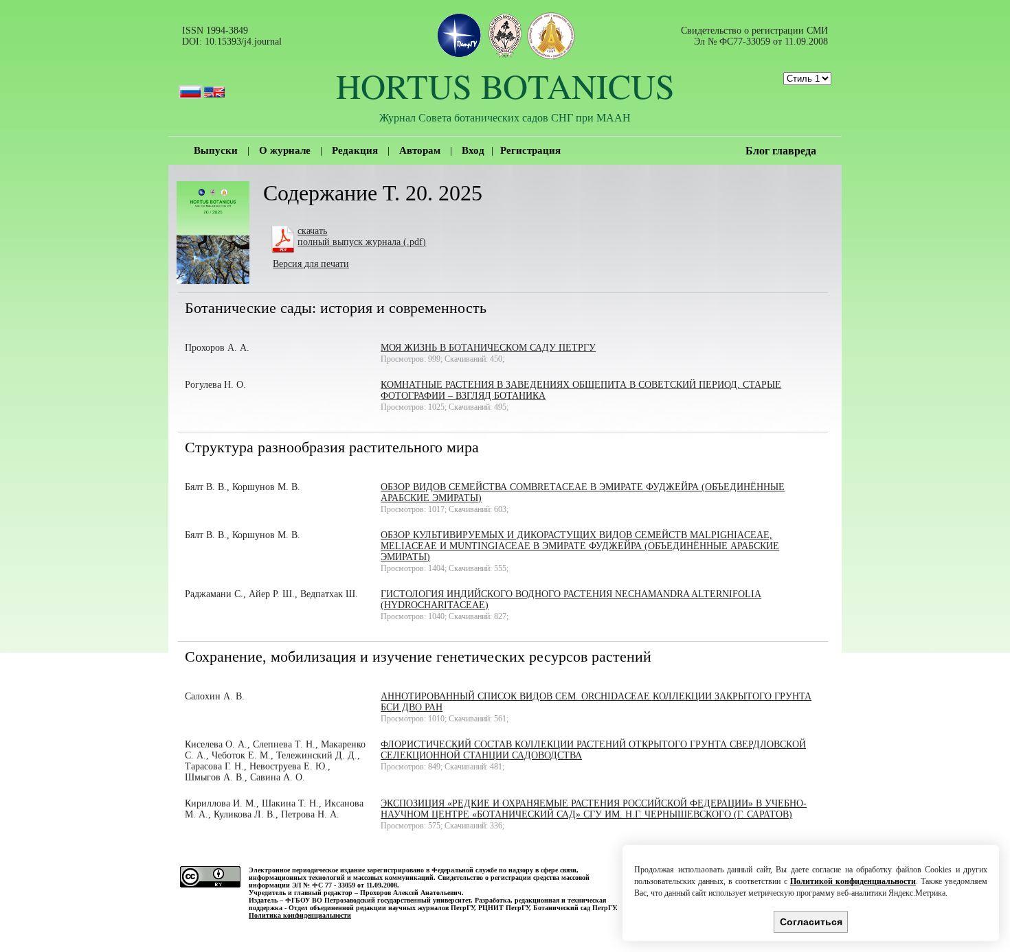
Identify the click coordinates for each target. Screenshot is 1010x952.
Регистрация (530, 150)
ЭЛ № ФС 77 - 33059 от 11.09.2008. (345, 885)
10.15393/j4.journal (243, 41)
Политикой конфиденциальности (853, 881)
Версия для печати (311, 264)
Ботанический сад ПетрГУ (574, 908)
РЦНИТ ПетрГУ (503, 908)
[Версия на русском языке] (190, 85)
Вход (473, 150)
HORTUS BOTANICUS (505, 85)
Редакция (355, 150)
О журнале (285, 150)
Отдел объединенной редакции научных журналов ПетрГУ (381, 908)
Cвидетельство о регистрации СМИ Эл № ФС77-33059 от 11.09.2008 (754, 36)
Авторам (419, 150)
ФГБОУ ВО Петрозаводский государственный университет (378, 900)
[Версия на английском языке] (214, 85)
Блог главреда (780, 150)
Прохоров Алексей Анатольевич (411, 892)
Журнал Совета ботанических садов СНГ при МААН (505, 117)
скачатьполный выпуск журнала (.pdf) (362, 236)
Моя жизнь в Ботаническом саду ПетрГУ (488, 348)
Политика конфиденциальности (300, 915)
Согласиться (811, 921)
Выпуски (216, 150)
